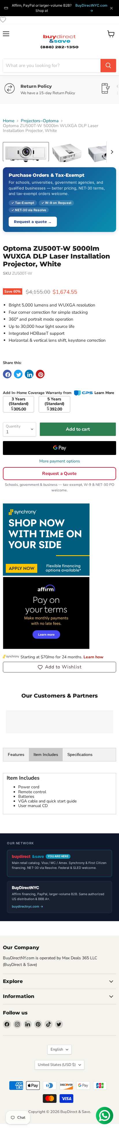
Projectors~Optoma (40, 120)
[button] (59, 667)
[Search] (108, 65)
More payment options (59, 461)
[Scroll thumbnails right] (111, 152)
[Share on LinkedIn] (29, 374)
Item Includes (46, 754)
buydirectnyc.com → (27, 906)
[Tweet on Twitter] (18, 374)
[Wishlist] (3, 19)
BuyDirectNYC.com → (91, 8)
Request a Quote (59, 473)
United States (57, 1064)
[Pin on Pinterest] (40, 374)
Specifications (79, 754)
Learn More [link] (104, 392)
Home (8, 120)
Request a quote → (33, 221)
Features (16, 754)
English (57, 1049)
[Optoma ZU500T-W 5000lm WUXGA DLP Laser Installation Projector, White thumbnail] (26, 151)
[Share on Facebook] (7, 374)
